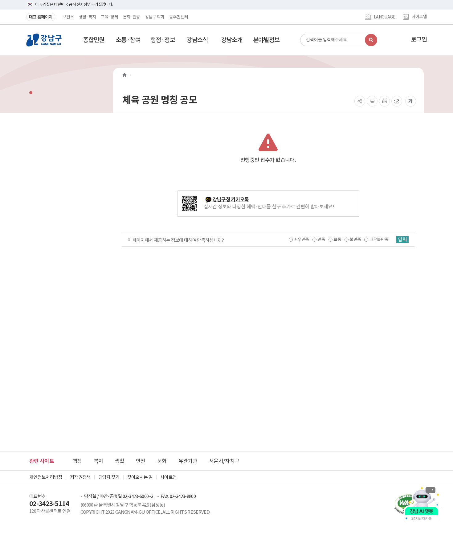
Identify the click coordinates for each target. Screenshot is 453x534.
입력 (402, 239)
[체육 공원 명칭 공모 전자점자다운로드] (397, 101)
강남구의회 (154, 17)
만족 (321, 239)
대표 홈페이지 (40, 17)
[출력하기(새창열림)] (372, 101)
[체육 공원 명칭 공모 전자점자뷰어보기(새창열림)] (384, 101)
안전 (140, 461)
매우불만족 (379, 239)
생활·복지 (87, 17)
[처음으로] (124, 75)
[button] (93, 40)
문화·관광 (131, 17)
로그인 (419, 39)
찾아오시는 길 (140, 477)
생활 (119, 461)
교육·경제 (109, 17)
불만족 (355, 239)
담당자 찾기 (109, 477)
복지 (98, 461)
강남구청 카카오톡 (231, 199)
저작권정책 (80, 477)
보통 (337, 239)
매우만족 (301, 239)
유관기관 (187, 461)
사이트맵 (419, 16)
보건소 (68, 17)
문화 (162, 461)
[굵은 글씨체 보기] (411, 101)
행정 (77, 461)
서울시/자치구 (224, 461)
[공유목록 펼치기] (360, 101)
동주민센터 (178, 17)
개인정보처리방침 (45, 477)
